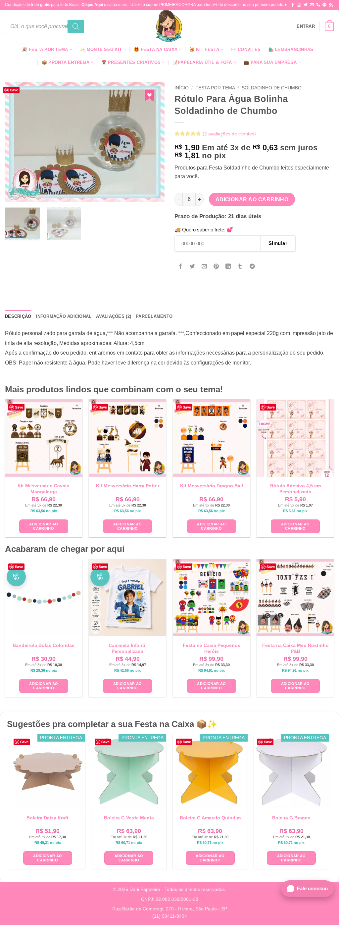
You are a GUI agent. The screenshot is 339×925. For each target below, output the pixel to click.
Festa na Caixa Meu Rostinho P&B (295, 648)
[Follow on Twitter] (306, 5)
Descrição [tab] (18, 316)
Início (181, 87)
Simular (277, 243)
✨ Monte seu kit (101, 49)
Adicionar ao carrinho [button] (43, 526)
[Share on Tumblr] (240, 267)
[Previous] (17, 142)
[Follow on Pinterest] (324, 5)
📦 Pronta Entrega (65, 62)
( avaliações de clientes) (229, 133)
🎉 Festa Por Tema (45, 49)
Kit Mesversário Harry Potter (127, 485)
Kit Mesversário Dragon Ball (211, 485)
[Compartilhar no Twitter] (192, 267)
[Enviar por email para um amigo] (204, 267)
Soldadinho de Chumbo (272, 87)
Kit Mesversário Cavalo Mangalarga (44, 488)
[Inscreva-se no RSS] (331, 5)
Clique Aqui (92, 4)
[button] (306, 26)
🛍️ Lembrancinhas (291, 49)
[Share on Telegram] (252, 267)
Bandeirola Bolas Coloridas (43, 645)
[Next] (153, 142)
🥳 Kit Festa (204, 49)
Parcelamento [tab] (154, 316)
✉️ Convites (246, 49)
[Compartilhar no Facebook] (180, 267)
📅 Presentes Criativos (131, 62)
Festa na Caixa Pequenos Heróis (211, 648)
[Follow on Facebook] (293, 5)
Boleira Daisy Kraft (47, 817)
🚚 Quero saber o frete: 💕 (203, 229)
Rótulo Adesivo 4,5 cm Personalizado (295, 488)
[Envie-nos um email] (312, 5)
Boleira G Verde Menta (129, 817)
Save (14, 89)
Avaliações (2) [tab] (113, 316)
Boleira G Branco (291, 817)
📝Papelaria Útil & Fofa (202, 62)
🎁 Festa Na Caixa (155, 49)
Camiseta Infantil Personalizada (128, 648)
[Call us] (318, 5)
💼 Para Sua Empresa (270, 62)
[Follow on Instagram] (299, 5)
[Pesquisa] (76, 26)
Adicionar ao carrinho (252, 199)
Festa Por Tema (215, 87)
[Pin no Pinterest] (216, 267)
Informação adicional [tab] (63, 316)
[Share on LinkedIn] (228, 267)
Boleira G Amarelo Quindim (210, 817)
